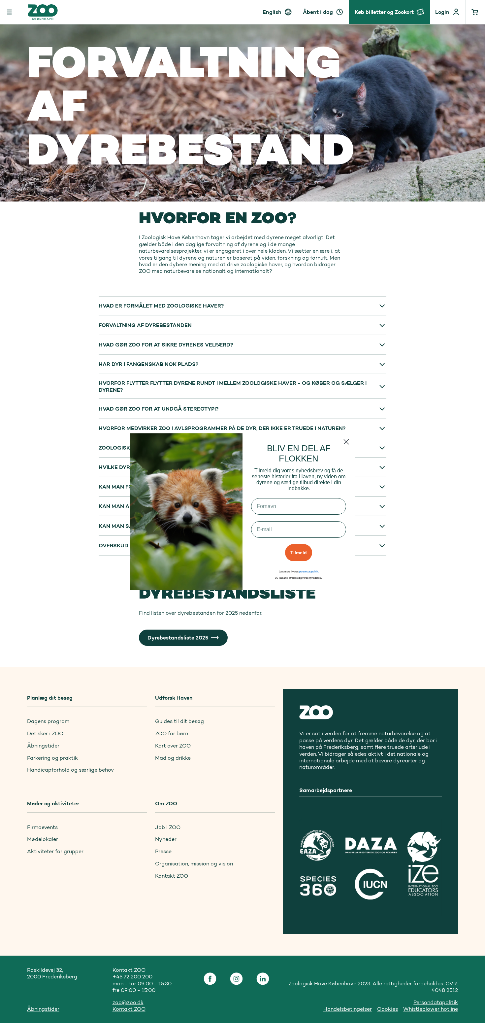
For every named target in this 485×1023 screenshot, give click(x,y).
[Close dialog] (346, 442)
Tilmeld (298, 552)
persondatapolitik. (309, 571)
